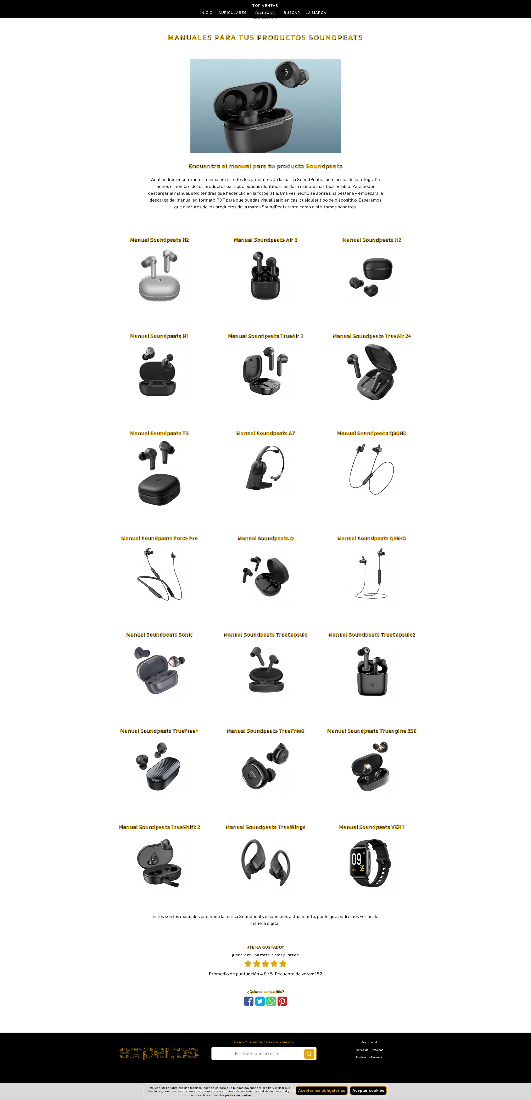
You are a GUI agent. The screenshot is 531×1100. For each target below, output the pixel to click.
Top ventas (265, 9)
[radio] (248, 975)
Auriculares (232, 12)
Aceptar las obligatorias (321, 1090)
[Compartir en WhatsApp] (271, 1011)
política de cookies (238, 1095)
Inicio (206, 12)
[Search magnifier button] (309, 1064)
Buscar (292, 12)
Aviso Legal (369, 1052)
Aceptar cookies (368, 1090)
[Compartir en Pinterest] (282, 1011)
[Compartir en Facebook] (248, 1011)
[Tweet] (260, 1011)
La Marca (316, 12)
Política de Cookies (369, 1067)
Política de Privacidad (369, 1060)
